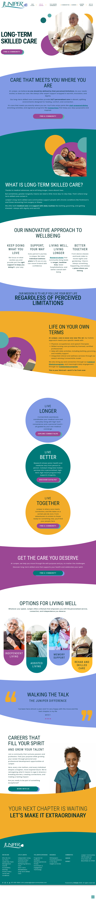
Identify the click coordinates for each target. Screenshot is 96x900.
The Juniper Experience (53, 5)
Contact (67, 861)
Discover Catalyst (48, 480)
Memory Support (59, 656)
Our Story (32, 5)
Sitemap (5, 870)
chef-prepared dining (78, 105)
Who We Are (6, 858)
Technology (38, 870)
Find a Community (12, 52)
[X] (7, 882)
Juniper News (81, 5)
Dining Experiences (40, 862)
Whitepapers (54, 858)
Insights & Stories (55, 864)
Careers (73, 5)
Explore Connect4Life (48, 434)
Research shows (56, 258)
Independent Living (14, 655)
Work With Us (23, 789)
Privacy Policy (6, 871)
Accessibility (6, 868)
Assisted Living (37, 665)
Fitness (36, 864)
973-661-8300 (15, 882)
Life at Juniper (41, 5)
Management (6, 864)
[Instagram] (5, 882)
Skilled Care (82, 665)
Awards (4, 866)
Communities (65, 5)
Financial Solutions (56, 860)
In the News (53, 862)
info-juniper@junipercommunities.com (34, 882)
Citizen (75, 883)
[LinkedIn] (9, 882)
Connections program (68, 367)
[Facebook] (2, 882)
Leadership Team (8, 862)
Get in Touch (91, 5)
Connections (53, 108)
